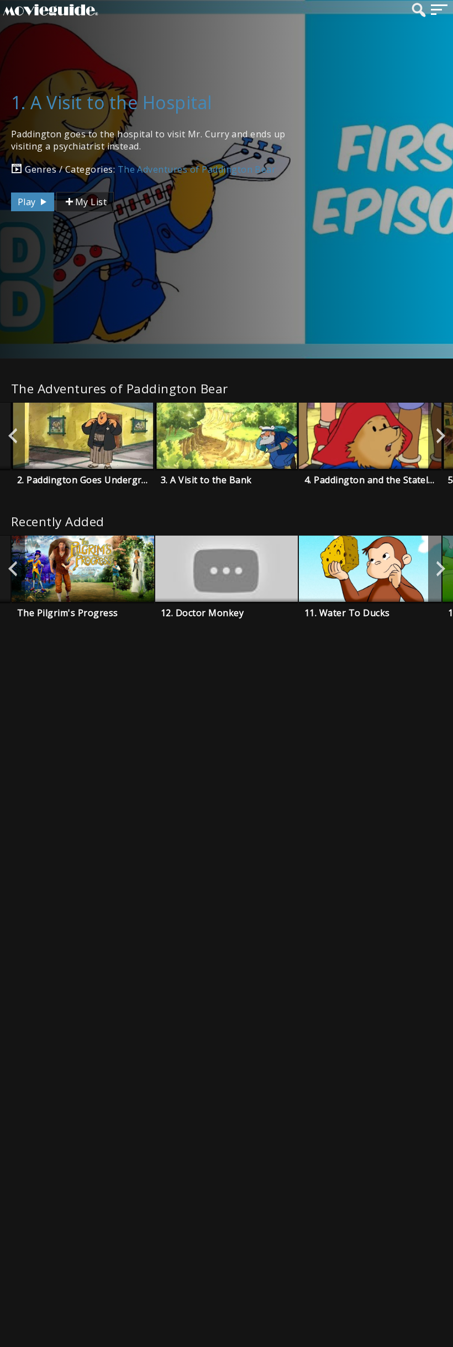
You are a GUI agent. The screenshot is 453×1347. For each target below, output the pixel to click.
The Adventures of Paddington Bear (197, 169)
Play (28, 202)
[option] (83, 436)
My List (91, 202)
